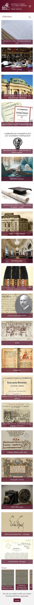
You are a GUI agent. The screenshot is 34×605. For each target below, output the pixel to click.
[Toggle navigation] (29, 6)
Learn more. (24, 596)
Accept (17, 600)
